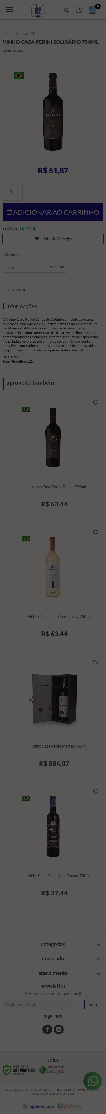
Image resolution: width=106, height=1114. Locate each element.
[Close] (94, 527)
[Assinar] (53, 578)
